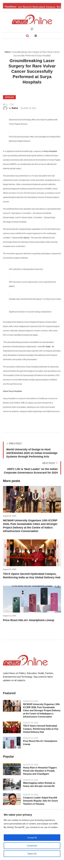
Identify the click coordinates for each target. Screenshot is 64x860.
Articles (9, 97)
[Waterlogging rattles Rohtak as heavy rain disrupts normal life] (12, 784)
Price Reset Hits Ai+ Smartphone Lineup (28, 620)
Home (7, 52)
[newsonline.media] (32, 19)
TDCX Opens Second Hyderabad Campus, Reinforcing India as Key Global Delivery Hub (40, 728)
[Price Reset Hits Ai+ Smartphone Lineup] (12, 742)
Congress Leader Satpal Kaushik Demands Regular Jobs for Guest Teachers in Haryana (40, 800)
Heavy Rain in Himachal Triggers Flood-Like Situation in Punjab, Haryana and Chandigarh (40, 770)
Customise (32, 845)
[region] (32, 835)
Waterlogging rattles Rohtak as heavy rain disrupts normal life (39, 784)
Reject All (32, 853)
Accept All (32, 837)
